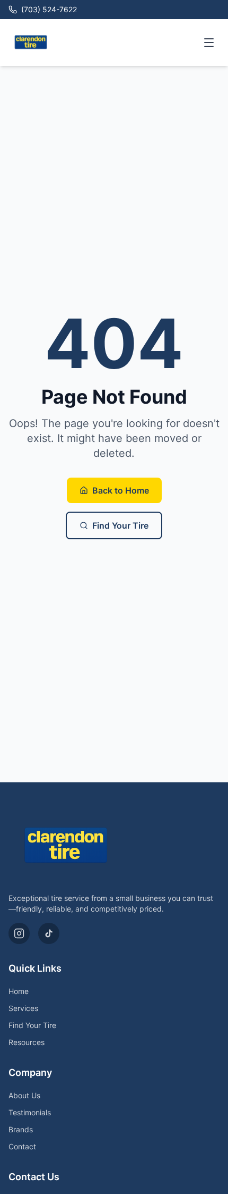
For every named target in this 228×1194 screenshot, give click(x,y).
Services (23, 1008)
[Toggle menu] (209, 42)
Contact (22, 1146)
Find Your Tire (120, 525)
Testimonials (29, 1112)
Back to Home (120, 490)
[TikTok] (48, 933)
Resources (26, 1042)
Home (18, 991)
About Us (24, 1095)
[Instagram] (19, 933)
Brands (20, 1129)
